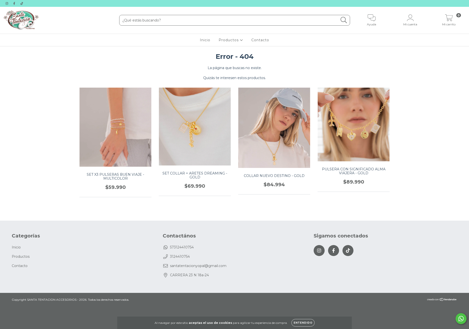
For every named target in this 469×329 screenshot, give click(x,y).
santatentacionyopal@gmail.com (198, 266)
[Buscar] (344, 20)
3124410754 (180, 256)
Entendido (303, 322)
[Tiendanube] (442, 300)
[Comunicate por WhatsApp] (461, 318)
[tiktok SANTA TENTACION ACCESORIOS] (22, 3)
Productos (229, 40)
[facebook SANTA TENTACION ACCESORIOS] (14, 3)
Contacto (260, 40)
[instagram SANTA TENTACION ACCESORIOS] (7, 3)
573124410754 (182, 247)
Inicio (205, 40)
